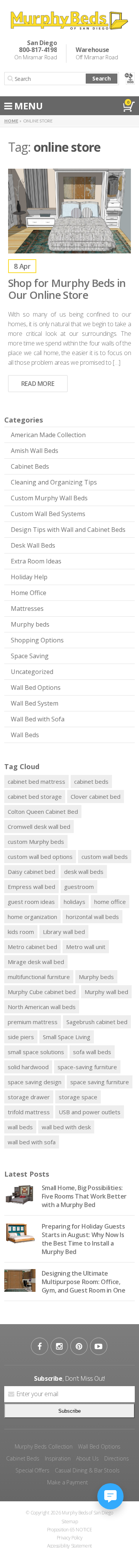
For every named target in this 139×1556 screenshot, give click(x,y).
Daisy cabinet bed (31, 871)
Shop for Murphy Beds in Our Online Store (66, 289)
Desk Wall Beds (33, 545)
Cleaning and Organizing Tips (54, 482)
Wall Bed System (34, 703)
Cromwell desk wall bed (39, 826)
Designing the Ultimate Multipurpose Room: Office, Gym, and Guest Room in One (83, 1281)
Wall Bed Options (36, 687)
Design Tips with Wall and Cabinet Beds (68, 529)
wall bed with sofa (32, 1142)
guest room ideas (31, 901)
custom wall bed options (40, 856)
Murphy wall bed (106, 992)
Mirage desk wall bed (36, 962)
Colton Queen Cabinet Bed (43, 811)
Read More (37, 383)
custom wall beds (104, 856)
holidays (74, 901)
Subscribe (69, 1411)
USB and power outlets (89, 1112)
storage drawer (29, 1097)
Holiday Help (29, 577)
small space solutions (36, 1052)
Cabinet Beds (30, 466)
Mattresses (27, 608)
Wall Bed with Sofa (37, 719)
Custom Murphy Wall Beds (49, 498)
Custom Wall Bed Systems (48, 514)
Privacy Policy (70, 1537)
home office (110, 901)
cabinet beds (91, 781)
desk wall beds (83, 871)
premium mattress (33, 1022)
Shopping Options (37, 640)
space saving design (34, 1082)
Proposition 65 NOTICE (69, 1529)
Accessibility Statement (69, 1546)
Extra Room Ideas (36, 561)
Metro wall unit (85, 947)
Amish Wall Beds (34, 450)
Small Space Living (66, 1037)
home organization (32, 917)
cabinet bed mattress (36, 781)
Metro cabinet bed (32, 947)
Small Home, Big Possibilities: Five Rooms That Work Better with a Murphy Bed (84, 1196)
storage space (78, 1097)
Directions (116, 1458)
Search (101, 78)
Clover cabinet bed (95, 796)
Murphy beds (30, 624)
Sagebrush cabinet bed (96, 1022)
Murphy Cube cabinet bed (42, 992)
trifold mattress (29, 1112)
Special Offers (32, 1470)
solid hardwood (28, 1067)
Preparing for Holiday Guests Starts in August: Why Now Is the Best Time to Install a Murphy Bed (83, 1239)
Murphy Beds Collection (44, 1446)
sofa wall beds (92, 1052)
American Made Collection (48, 435)
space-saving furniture (87, 1067)
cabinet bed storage (35, 796)
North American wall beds (42, 1007)
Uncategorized (32, 671)
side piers (21, 1037)
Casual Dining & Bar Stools (87, 1470)
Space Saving (30, 656)
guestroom (79, 886)
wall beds (20, 1127)
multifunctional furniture (39, 977)
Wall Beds (25, 735)
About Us (87, 1458)
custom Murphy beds (36, 841)
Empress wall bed (31, 886)
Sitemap (69, 1521)
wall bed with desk (66, 1127)
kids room (21, 932)
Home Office (28, 593)
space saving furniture (99, 1082)
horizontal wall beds (92, 917)
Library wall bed (64, 932)
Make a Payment (67, 1482)
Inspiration (58, 1458)
